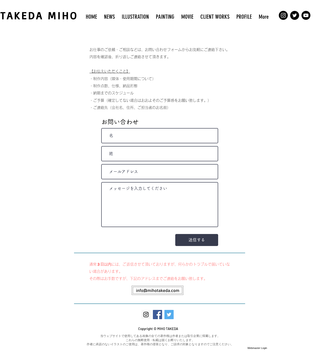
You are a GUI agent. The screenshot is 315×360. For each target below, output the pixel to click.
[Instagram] (283, 15)
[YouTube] (305, 15)
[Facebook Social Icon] (157, 314)
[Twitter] (294, 15)
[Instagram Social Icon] (146, 314)
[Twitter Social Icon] (169, 314)
